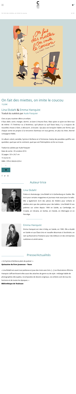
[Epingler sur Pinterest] (8, 176)
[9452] (5, 170)
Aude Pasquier (31, 113)
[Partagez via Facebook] (1, 176)
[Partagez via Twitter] (5, 176)
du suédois (14, 113)
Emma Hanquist (30, 110)
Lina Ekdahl (8, 110)
